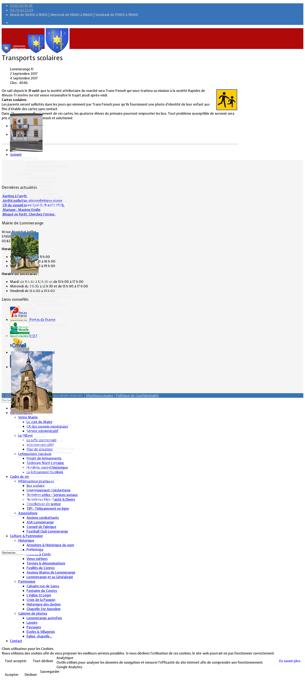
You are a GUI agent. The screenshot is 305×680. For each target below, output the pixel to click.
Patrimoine (26, 456)
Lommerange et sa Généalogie (49, 452)
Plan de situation (39, 185)
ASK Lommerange (40, 316)
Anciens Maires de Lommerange (50, 448)
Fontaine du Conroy (41, 464)
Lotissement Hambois (34, 189)
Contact (16, 516)
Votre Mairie (27, 158)
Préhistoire (35, 429)
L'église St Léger (39, 468)
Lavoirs (32, 492)
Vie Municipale (20, 97)
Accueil (15, 76)
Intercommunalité (40, 182)
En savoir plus (289, 661)
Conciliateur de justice (43, 301)
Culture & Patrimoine (25, 336)
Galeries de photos (32, 484)
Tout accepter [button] (16, 661)
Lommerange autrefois (44, 488)
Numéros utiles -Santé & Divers (50, 297)
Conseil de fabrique (41, 320)
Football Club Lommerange (47, 324)
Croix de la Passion (41, 472)
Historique (26, 421)
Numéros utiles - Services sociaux (52, 293)
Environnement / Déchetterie (48, 289)
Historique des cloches (43, 476)
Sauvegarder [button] (50, 671)
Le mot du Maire (39, 162)
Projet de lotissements (43, 193)
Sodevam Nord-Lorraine (45, 197)
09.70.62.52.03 (21, 10)
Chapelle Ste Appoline (43, 480)
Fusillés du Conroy (40, 444)
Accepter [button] (11, 674)
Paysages (34, 496)
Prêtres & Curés (39, 432)
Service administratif (42, 170)
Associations (27, 308)
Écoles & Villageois (40, 499)
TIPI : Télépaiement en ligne (46, 305)
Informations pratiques (35, 281)
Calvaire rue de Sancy (43, 460)
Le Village (25, 174)
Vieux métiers (36, 436)
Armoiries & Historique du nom (49, 425)
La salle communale (41, 178)
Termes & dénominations (45, 440)
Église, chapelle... (39, 503)
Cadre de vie (19, 217)
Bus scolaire (36, 285)
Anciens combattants (42, 312)
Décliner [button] (31, 674)
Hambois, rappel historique (47, 201)
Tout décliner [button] (43, 661)
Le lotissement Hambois (44, 205)
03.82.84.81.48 (21, 5)
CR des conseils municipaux (47, 166)
